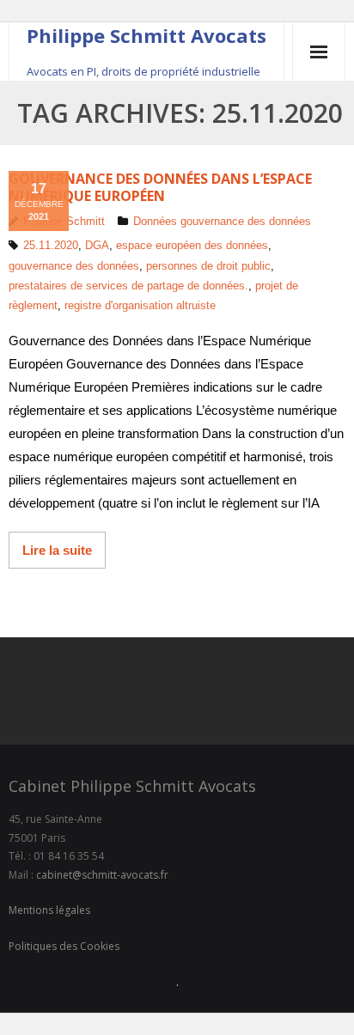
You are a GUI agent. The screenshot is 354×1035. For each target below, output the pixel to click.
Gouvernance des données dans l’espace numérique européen (160, 186)
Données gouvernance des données (222, 221)
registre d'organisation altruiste (140, 305)
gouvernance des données (74, 265)
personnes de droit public (208, 265)
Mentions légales (49, 910)
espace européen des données (192, 245)
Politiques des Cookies (64, 946)
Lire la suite (57, 550)
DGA (97, 245)
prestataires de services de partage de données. (128, 285)
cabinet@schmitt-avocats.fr (102, 875)
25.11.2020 (50, 245)
